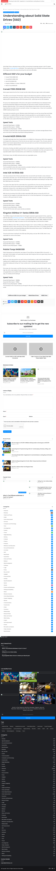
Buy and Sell (6, 572)
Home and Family (8, 558)
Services (6, 521)
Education (34, 728)
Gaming (5, 536)
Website (31, 416)
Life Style (6, 550)
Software (6, 565)
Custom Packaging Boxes (7, 728)
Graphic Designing (8, 598)
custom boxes (39, 726)
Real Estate (6, 554)
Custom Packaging (48, 726)
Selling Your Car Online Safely (45, 481)
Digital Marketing (7, 534)
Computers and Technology (13, 9)
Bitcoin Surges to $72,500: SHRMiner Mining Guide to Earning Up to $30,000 (9, 380)
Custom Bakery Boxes (31, 726)
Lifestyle (6, 539)
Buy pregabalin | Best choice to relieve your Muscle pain (45, 488)
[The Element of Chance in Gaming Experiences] (28, 699)
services (51, 728)
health (43, 728)
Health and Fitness (8, 515)
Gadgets (6, 574)
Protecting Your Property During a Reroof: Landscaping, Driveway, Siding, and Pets (28, 380)
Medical (5, 561)
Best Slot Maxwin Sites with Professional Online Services (21, 1)
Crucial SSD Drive (14, 68)
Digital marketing (26, 728)
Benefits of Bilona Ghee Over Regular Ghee (22, 466)
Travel (5, 532)
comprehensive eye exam (20, 726)
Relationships (7, 611)
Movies (5, 600)
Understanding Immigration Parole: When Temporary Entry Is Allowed (29, 461)
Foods (5, 569)
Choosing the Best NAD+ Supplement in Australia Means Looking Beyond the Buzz (44, 380)
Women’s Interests (8, 593)
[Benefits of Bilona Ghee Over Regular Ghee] (7, 468)
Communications (7, 602)
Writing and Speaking (8, 589)
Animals (5, 578)
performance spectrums (18, 217)
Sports (5, 583)
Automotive (6, 556)
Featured (17, 12)
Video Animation (7, 629)
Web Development (8, 563)
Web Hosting (6, 618)
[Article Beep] (8, 4)
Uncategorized (7, 528)
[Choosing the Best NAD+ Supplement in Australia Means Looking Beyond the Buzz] (45, 372)
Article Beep (20, 868)
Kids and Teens (7, 613)
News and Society (8, 615)
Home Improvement (8, 519)
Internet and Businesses (9, 587)
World (5, 591)
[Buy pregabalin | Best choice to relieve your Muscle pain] (33, 489)
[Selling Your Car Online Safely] (33, 483)
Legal (5, 567)
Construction (7, 604)
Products (6, 543)
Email (4, 416)
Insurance (6, 609)
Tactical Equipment (10, 731)
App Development (8, 580)
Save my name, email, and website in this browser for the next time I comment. (21, 421)
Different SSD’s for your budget (17, 295)
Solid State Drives (34, 295)
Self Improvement (8, 622)
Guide (5, 517)
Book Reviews (7, 631)
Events (5, 624)
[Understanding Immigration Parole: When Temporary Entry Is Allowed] (7, 462)
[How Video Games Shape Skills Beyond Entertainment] (46, 699)
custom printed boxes (17, 728)
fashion (39, 728)
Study (5, 607)
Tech (5, 526)
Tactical (3, 731)
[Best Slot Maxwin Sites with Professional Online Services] (10, 687)
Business (6, 512)
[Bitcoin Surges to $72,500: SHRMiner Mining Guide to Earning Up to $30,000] (10, 372)
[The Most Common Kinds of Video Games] (33, 495)
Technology (18, 731)
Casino (5, 620)
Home (5, 9)
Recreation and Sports (9, 626)
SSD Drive (44, 295)
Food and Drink (7, 576)
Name (4, 411)
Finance (5, 541)
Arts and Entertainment (9, 547)
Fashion (5, 530)
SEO (5, 552)
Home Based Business (9, 596)
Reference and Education (9, 545)
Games (5, 585)
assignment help (5, 726)
